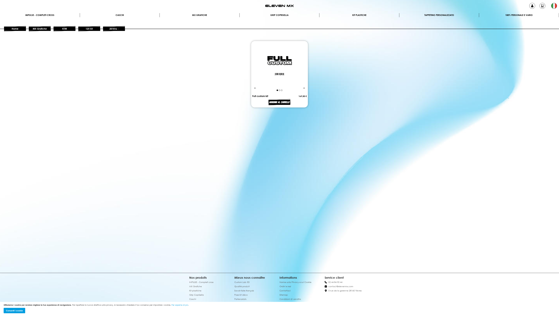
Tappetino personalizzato (439, 15)
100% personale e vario (519, 15)
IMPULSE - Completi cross (39, 15)
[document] (280, 308)
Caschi (120, 15)
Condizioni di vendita (290, 299)
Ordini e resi (285, 286)
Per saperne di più (179, 305)
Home (15, 28)
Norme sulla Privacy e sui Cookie (295, 282)
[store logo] (279, 6)
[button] (554, 6)
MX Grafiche (199, 15)
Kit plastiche (359, 15)
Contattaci (285, 290)
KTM (64, 28)
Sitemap (284, 295)
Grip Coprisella (279, 15)
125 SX (89, 28)
